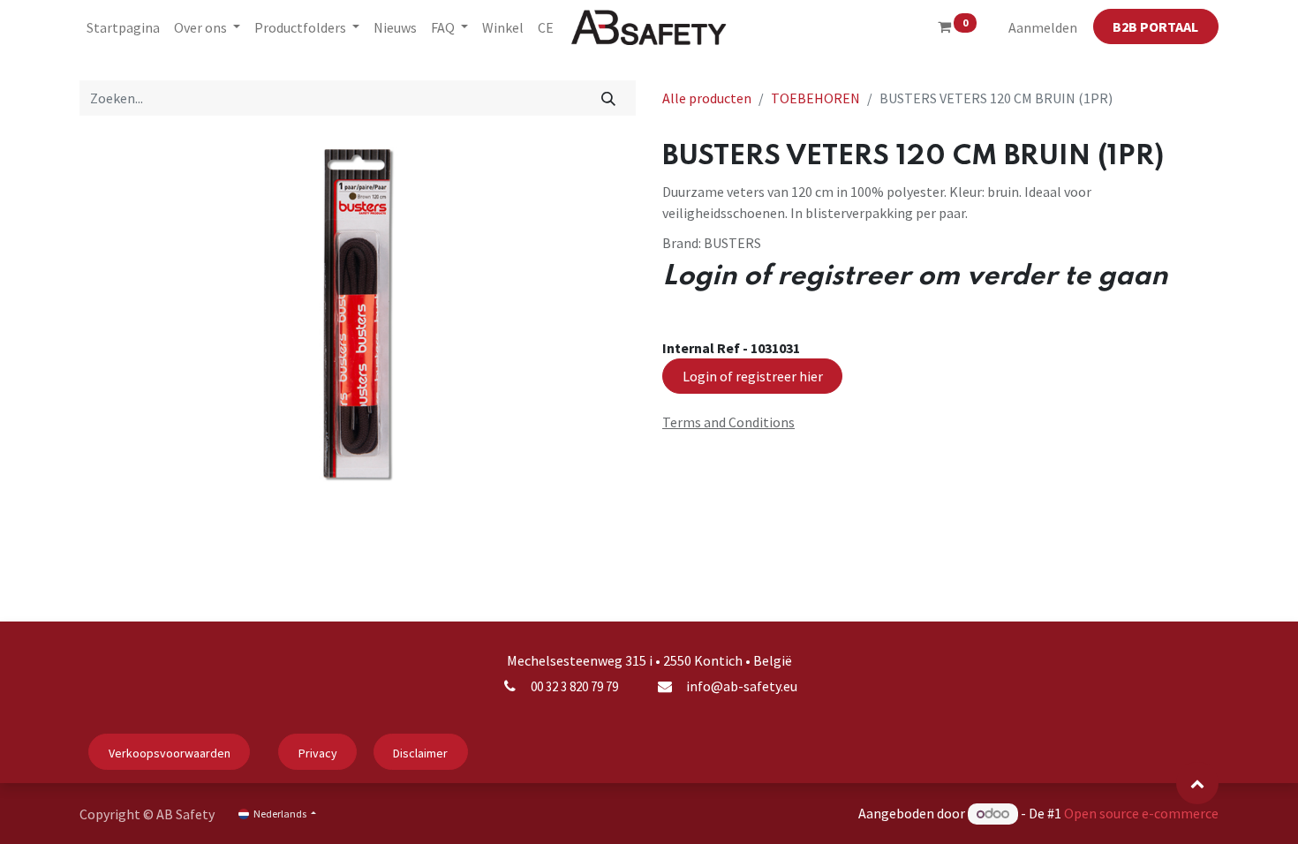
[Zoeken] (609, 98)
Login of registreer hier (753, 376)
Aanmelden (1042, 27)
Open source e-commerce (1141, 813)
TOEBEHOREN (815, 98)
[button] (1197, 783)
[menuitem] (123, 27)
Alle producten (706, 98)
